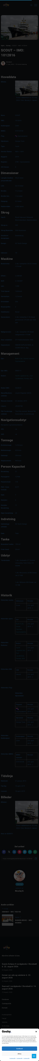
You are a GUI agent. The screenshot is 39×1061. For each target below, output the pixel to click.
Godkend (19, 1049)
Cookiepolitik (13, 1058)
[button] (36, 1032)
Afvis (19, 1054)
